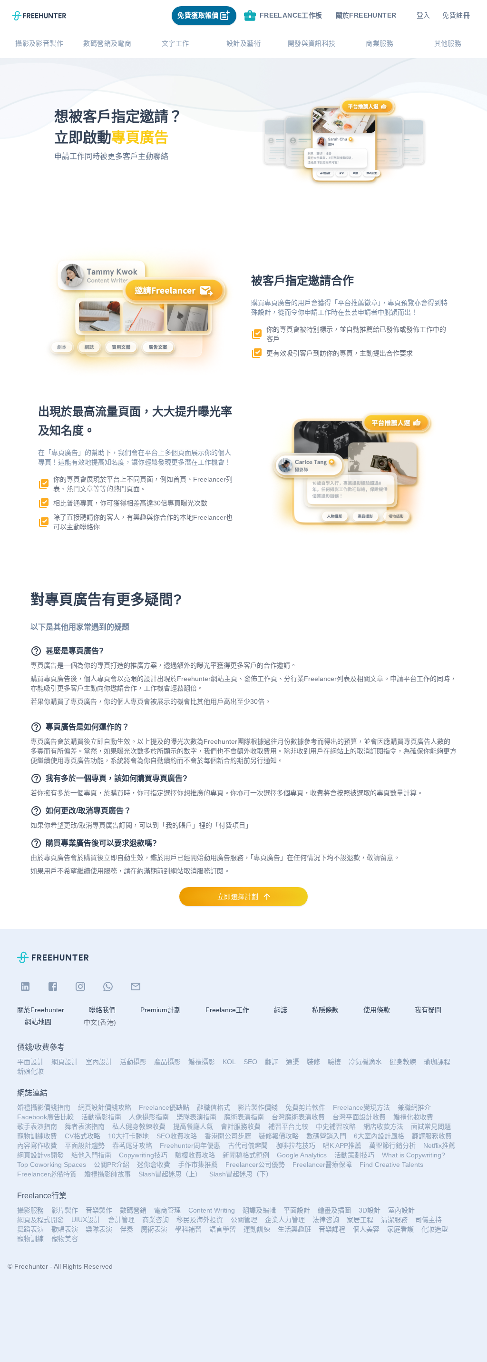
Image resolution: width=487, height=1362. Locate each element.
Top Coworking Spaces (51, 1164)
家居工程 (360, 1220)
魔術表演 (154, 1229)
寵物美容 (64, 1239)
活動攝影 (133, 1062)
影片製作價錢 (258, 1107)
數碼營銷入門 (326, 1136)
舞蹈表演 (30, 1229)
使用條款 (376, 1010)
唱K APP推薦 (342, 1145)
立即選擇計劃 (237, 896)
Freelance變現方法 (361, 1107)
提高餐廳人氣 (193, 1126)
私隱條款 (325, 1010)
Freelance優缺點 (164, 1107)
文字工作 (175, 43)
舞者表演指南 (85, 1126)
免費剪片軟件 (305, 1107)
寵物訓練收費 (37, 1136)
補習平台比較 (288, 1126)
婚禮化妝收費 (413, 1117)
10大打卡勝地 (128, 1136)
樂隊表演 (99, 1229)
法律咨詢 (325, 1220)
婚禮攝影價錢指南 (43, 1107)
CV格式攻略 (82, 1136)
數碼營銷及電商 (107, 43)
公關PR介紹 (111, 1164)
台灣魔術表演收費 (298, 1117)
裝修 (313, 1062)
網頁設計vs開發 (40, 1155)
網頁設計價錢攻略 (104, 1107)
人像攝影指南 (149, 1117)
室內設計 (99, 1062)
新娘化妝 (30, 1071)
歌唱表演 (64, 1229)
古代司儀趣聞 (248, 1145)
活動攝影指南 (101, 1117)
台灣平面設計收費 (359, 1117)
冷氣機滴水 (365, 1062)
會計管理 (121, 1220)
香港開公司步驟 (228, 1136)
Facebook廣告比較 (45, 1117)
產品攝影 (167, 1062)
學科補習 (188, 1229)
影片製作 (64, 1210)
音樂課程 (332, 1229)
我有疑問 (428, 1010)
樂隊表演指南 (196, 1117)
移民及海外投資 (199, 1220)
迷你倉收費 (153, 1164)
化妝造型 (434, 1229)
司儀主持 (428, 1220)
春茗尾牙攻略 (132, 1145)
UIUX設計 (85, 1220)
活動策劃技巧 (354, 1155)
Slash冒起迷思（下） (241, 1174)
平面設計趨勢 (85, 1145)
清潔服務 (394, 1220)
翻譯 (271, 1062)
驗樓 (334, 1062)
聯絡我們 (102, 1010)
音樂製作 (99, 1210)
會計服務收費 (241, 1126)
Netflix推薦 (439, 1145)
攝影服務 (30, 1210)
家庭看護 (400, 1229)
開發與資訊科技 (312, 43)
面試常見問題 (431, 1126)
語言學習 (222, 1229)
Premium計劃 (160, 1010)
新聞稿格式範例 (246, 1155)
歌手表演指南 (37, 1126)
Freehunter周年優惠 (190, 1145)
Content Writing (211, 1210)
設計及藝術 (243, 43)
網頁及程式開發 (40, 1220)
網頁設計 (64, 1062)
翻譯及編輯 (259, 1210)
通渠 (292, 1062)
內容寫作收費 (37, 1145)
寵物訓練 (30, 1239)
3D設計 (369, 1210)
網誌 (280, 1010)
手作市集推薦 (198, 1164)
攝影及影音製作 (39, 43)
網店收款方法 (383, 1126)
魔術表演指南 (244, 1117)
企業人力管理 (285, 1220)
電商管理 (167, 1210)
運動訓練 (257, 1229)
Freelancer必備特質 (47, 1174)
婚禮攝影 (201, 1062)
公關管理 (244, 1220)
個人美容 (366, 1229)
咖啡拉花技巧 (295, 1145)
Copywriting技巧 (143, 1155)
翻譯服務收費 (432, 1136)
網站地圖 (38, 1022)
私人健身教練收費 (139, 1126)
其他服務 (448, 43)
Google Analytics (302, 1155)
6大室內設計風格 (379, 1136)
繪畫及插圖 (334, 1210)
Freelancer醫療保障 (322, 1164)
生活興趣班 (294, 1229)
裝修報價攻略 (279, 1136)
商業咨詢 (155, 1220)
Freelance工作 (227, 1010)
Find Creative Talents (391, 1164)
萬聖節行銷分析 (392, 1145)
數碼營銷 (133, 1210)
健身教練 (403, 1062)
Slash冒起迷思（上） (170, 1174)
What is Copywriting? (413, 1155)
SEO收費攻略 (176, 1136)
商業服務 (379, 43)
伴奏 (126, 1229)
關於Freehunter (40, 1010)
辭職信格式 (213, 1107)
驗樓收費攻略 (195, 1155)
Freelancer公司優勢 (255, 1164)
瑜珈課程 (437, 1062)
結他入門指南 (91, 1155)
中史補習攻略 (336, 1126)
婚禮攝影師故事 (107, 1174)
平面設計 (30, 1062)
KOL (229, 1062)
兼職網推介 (414, 1107)
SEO (250, 1062)
